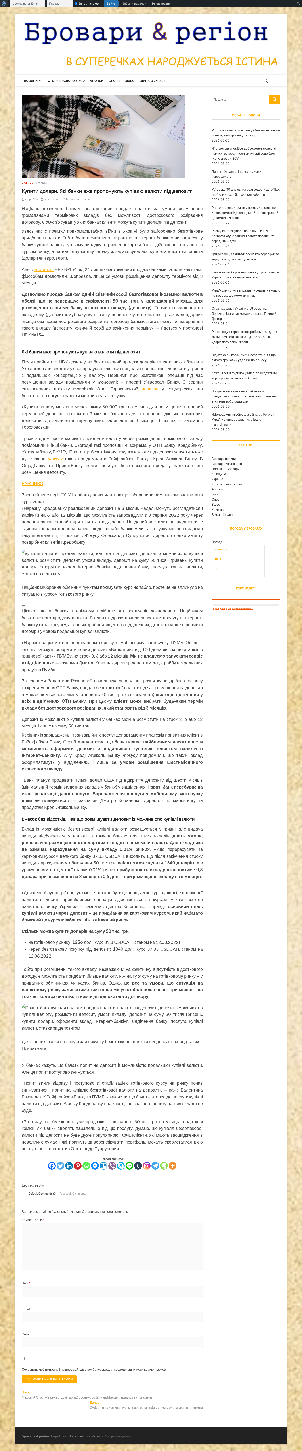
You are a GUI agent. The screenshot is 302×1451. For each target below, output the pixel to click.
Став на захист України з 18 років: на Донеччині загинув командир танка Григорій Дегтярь (244, 313)
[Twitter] (60, 1166)
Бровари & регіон (35, 1436)
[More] (172, 1166)
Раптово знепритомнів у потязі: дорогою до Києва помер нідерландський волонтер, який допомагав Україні (245, 212)
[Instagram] (147, 1166)
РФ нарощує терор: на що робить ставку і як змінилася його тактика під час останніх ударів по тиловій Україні (244, 337)
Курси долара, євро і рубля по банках (233, 608)
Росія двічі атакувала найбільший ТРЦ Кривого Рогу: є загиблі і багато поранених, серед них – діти (243, 236)
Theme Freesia (77, 1436)
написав (150, 388)
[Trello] (103, 1166)
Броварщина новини (227, 464)
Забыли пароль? (134, 3)
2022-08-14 (51, 199)
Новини (31, 81)
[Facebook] (52, 1166)
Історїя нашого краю (66, 81)
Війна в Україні (153, 81)
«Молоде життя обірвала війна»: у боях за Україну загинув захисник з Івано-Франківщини (243, 419)
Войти (111, 3)
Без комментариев (77, 199)
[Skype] (121, 1166)
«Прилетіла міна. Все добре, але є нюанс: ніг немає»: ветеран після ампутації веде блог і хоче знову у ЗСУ (244, 153)
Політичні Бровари (225, 469)
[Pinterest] (78, 1166)
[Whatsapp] (86, 1166)
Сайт (25, 1334)
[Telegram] (155, 1166)
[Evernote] (164, 1166)
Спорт (216, 499)
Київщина (219, 474)
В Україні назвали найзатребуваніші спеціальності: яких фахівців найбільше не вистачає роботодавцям (244, 396)
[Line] (129, 1166)
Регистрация (161, 3)
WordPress (93, 1436)
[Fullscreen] (24, 580)
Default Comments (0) (42, 1193)
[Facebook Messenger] (95, 1166)
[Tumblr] (138, 1166)
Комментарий (33, 1220)
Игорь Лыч (31, 199)
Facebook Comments (72, 1193)
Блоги (114, 81)
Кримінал (219, 509)
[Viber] (112, 1166)
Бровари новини (224, 459)
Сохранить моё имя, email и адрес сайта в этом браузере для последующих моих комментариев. (94, 1369)
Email (27, 1309)
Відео (130, 81)
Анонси (96, 81)
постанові (44, 269)
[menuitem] (4, 3)
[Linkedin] (69, 1166)
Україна (41, 183)
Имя (26, 1283)
